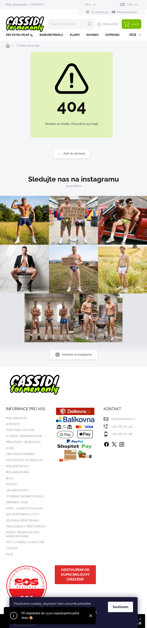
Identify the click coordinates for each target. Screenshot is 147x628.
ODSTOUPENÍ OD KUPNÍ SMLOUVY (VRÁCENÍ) (75, 574)
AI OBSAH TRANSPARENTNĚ (24, 436)
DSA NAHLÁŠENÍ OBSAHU (22, 520)
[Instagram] (122, 443)
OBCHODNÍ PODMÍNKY (20, 454)
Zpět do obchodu (74, 153)
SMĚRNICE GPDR (17, 502)
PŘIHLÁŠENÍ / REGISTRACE (23, 442)
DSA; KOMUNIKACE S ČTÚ (22, 514)
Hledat (89, 24)
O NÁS (10, 448)
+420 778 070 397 (121, 426)
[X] (114, 443)
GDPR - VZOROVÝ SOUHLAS (24, 508)
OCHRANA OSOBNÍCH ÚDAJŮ (25, 496)
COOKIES (12, 548)
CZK (129, 4)
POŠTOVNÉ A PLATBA (20, 430)
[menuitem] (21, 35)
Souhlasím (120, 607)
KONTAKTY (38, 4)
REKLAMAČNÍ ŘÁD (17, 472)
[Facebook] (106, 443)
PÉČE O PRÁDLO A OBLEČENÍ (25, 542)
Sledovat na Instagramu (77, 354)
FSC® (9, 554)
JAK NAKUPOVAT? (17, 490)
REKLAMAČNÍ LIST (17, 466)
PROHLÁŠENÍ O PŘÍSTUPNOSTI (26, 526)
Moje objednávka (16, 4)
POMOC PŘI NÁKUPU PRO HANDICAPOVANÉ (22, 534)
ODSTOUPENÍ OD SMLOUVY (24, 460)
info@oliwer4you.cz (123, 418)
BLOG (9, 478)
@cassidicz (73, 186)
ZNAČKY (11, 484)
